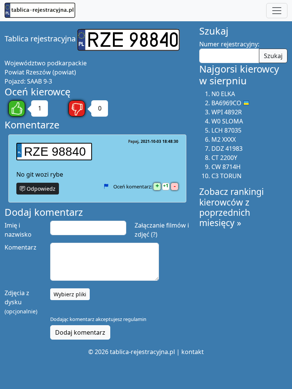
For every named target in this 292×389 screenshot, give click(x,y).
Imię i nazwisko (18, 230)
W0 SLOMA (227, 121)
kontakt (192, 352)
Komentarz (20, 247)
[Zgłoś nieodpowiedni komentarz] (105, 186)
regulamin (134, 319)
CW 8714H (226, 167)
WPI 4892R (226, 112)
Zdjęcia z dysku (21, 302)
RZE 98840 (55, 151)
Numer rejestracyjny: (229, 44)
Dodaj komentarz (80, 332)
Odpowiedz (40, 188)
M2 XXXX (223, 139)
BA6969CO (226, 103)
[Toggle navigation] (276, 10)
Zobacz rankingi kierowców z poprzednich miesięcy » (231, 207)
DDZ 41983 (227, 148)
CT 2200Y (224, 157)
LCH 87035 (226, 130)
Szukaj (273, 56)
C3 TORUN (226, 176)
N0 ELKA (223, 94)
